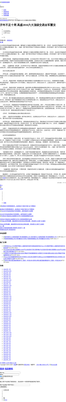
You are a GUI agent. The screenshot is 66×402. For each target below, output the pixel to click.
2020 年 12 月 (7, 285)
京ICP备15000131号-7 (42, 364)
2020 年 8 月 (7, 287)
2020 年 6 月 (7, 291)
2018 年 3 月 (7, 329)
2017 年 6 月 (7, 343)
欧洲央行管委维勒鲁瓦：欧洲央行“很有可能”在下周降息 (17, 209)
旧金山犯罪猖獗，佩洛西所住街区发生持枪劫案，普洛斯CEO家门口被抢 (22, 224)
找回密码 (9, 369)
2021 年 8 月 (7, 282)
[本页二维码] (5, 400)
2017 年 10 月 (7, 336)
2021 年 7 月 (7, 283)
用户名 (2, 372)
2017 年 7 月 (7, 341)
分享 (1, 189)
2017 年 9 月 (7, 338)
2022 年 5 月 (7, 276)
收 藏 (1, 42)
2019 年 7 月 (7, 305)
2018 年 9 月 (7, 318)
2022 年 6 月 (7, 274)
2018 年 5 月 (7, 325)
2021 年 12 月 (7, 280)
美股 (4, 178)
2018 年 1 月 (7, 330)
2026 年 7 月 (7, 269)
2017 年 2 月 (7, 350)
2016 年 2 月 (7, 358)
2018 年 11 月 (7, 314)
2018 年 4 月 (7, 327)
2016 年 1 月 (7, 359)
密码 (1, 374)
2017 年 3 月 (7, 349)
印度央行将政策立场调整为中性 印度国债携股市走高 (16, 219)
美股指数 (6, 15)
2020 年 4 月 (7, 294)
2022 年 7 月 (7, 273)
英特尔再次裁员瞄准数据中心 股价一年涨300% (47, 260)
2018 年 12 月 (7, 312)
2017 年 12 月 (7, 332)
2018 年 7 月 (7, 321)
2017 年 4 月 (7, 347)
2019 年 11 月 (7, 298)
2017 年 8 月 (7, 339)
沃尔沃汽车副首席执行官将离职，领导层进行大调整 (16, 214)
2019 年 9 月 (7, 302)
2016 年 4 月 (7, 354)
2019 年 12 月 (7, 296)
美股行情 (6, 13)
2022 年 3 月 (7, 278)
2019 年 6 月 (7, 307)
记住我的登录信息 (7, 376)
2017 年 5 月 (7, 345)
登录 (2, 369)
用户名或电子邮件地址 (7, 385)
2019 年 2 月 (7, 311)
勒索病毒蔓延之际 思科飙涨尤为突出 (39, 238)
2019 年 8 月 (7, 303)
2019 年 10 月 (7, 300)
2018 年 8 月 (7, 320)
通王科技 (27, 364)
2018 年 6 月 (7, 323)
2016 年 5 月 (7, 352)
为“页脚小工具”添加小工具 (8, 363)
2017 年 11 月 (7, 334)
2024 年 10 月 (7, 271)
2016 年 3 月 (7, 356)
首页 (4, 10)
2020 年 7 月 (7, 289)
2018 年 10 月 (7, 316)
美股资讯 (6, 11)
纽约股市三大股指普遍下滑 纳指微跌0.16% (44, 237)
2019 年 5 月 (7, 309)
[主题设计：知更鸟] (53, 364)
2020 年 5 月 (7, 292)
